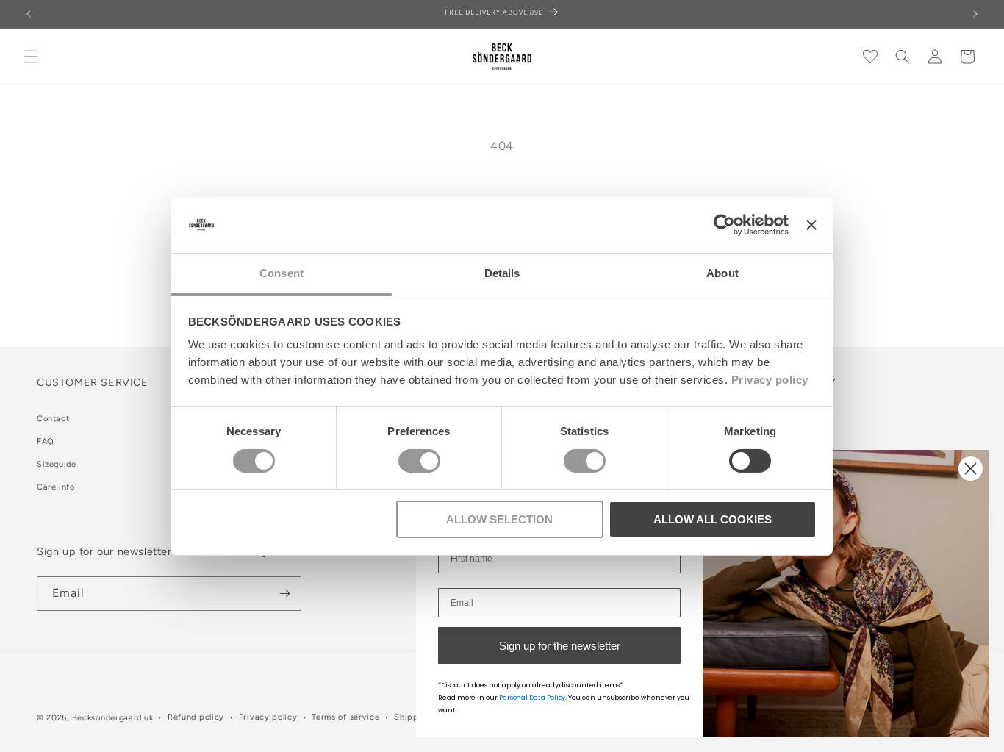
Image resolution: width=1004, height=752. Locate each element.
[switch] (419, 461)
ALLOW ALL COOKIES (712, 519)
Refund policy (196, 717)
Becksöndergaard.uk (113, 718)
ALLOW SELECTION (499, 519)
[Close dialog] (970, 468)
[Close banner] (811, 225)
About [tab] (722, 273)
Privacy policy (769, 379)
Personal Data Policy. (533, 697)
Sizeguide (56, 464)
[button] (31, 56)
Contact (53, 418)
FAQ (45, 441)
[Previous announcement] (28, 14)
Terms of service (345, 717)
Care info (55, 487)
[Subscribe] (284, 593)
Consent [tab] (281, 273)
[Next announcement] (975, 14)
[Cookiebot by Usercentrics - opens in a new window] (724, 225)
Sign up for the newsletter (559, 646)
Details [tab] (502, 273)
